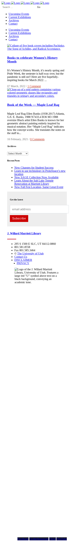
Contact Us (20, 256)
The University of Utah (30, 253)
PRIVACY (23, 263)
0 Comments (37, 139)
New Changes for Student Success (34, 167)
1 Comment (34, 86)
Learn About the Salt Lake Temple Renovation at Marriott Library (34, 182)
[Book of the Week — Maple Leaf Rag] (37, 95)
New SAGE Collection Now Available (36, 177)
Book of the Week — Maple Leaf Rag (33, 105)
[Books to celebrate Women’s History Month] (37, 48)
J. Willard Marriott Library (24, 233)
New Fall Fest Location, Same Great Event (38, 187)
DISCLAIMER (23, 259)
